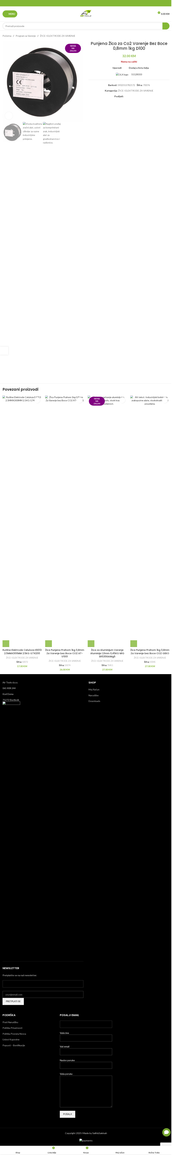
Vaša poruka (66, 1073)
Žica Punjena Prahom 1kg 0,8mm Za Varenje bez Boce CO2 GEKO (149, 651)
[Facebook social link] (77, 3)
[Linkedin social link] (90, 3)
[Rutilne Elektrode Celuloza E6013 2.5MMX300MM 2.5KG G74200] (22, 521)
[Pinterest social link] (86, 3)
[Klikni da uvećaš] (9, 116)
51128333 (136, 74)
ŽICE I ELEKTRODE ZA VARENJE (57, 35)
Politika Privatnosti (12, 1027)
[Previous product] (159, 36)
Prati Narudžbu (10, 1022)
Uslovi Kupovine (11, 1039)
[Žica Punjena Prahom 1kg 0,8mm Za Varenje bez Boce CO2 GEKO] (150, 521)
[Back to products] (163, 36)
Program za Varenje (26, 35)
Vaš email (64, 1046)
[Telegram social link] (94, 3)
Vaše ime (64, 1032)
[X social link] (82, 3)
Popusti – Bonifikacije (14, 1045)
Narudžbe (94, 695)
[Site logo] (86, 13)
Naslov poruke (67, 1060)
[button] (6, 643)
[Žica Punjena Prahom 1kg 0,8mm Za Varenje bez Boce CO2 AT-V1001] (64, 521)
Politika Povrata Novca (14, 1033)
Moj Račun (94, 689)
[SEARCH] (165, 25)
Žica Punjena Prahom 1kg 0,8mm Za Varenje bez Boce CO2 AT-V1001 (64, 653)
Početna (7, 35)
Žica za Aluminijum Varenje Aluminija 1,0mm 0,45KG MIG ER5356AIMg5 (107, 653)
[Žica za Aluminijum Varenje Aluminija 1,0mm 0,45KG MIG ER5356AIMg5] (107, 521)
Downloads (94, 701)
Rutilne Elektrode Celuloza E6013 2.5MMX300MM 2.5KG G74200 (22, 651)
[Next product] (167, 36)
